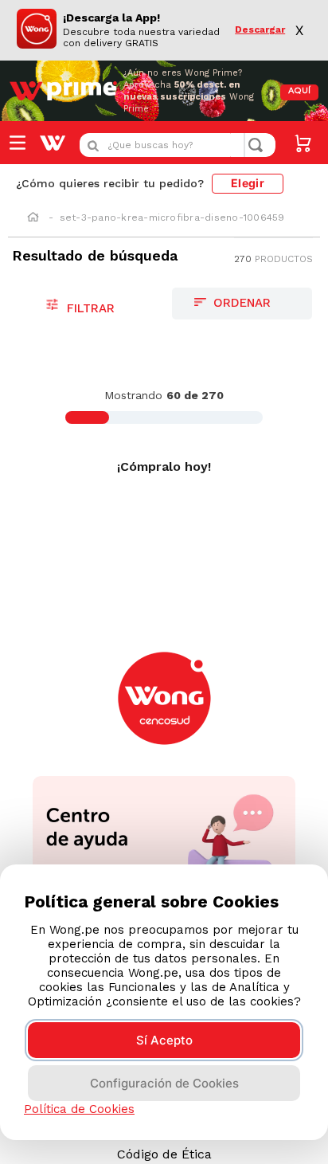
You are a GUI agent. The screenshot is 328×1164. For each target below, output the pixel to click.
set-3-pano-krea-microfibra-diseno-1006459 (172, 217)
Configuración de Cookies (164, 1083)
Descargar (260, 30)
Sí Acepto (164, 1040)
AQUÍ (299, 91)
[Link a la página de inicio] (33, 218)
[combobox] (177, 145)
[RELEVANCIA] (242, 303)
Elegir (247, 183)
